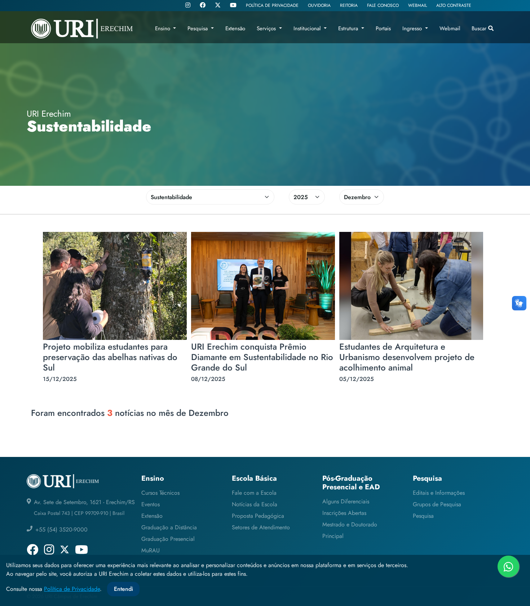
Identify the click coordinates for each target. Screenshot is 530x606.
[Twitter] (218, 5)
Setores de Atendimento (261, 527)
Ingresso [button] (413, 28)
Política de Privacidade (72, 589)
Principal (333, 536)
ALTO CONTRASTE (453, 5)
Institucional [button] (307, 28)
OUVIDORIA (319, 5)
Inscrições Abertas (344, 513)
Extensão (152, 516)
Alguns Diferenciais (345, 501)
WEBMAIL (417, 5)
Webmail (450, 28)
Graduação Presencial (168, 539)
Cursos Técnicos (160, 493)
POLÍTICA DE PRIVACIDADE (272, 5)
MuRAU (150, 550)
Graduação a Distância (169, 527)
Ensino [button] (163, 28)
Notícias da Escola (254, 504)
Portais (383, 28)
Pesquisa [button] (198, 28)
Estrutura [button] (349, 28)
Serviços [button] (267, 28)
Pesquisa (423, 516)
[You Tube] (233, 6)
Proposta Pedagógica (258, 516)
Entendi (123, 589)
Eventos (150, 504)
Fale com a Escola (254, 493)
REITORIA (349, 5)
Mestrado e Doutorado (349, 524)
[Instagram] (187, 6)
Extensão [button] (235, 28)
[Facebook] (203, 6)
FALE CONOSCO (383, 5)
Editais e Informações (439, 493)
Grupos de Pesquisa (437, 504)
